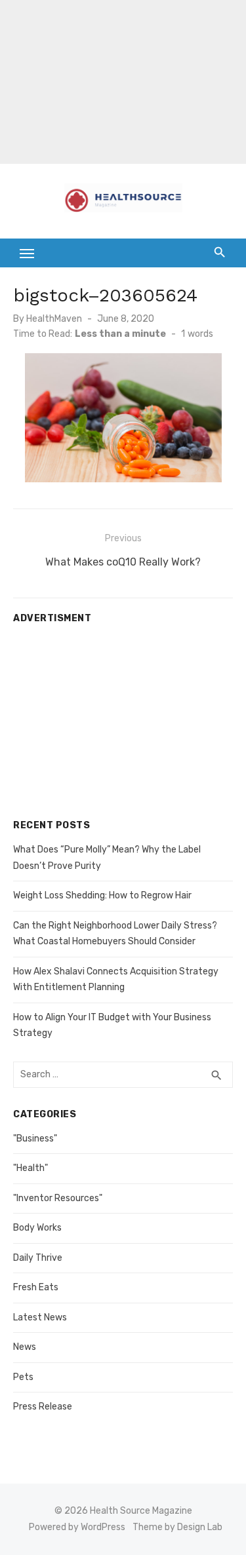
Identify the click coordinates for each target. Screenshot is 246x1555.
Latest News (40, 1317)
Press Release (42, 1406)
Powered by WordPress (77, 1527)
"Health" (30, 1168)
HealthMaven (54, 318)
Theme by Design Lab (177, 1527)
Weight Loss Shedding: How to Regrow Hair (102, 895)
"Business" (35, 1138)
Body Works (37, 1227)
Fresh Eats (35, 1287)
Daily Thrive (37, 1257)
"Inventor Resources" (57, 1198)
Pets (23, 1377)
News (24, 1347)
